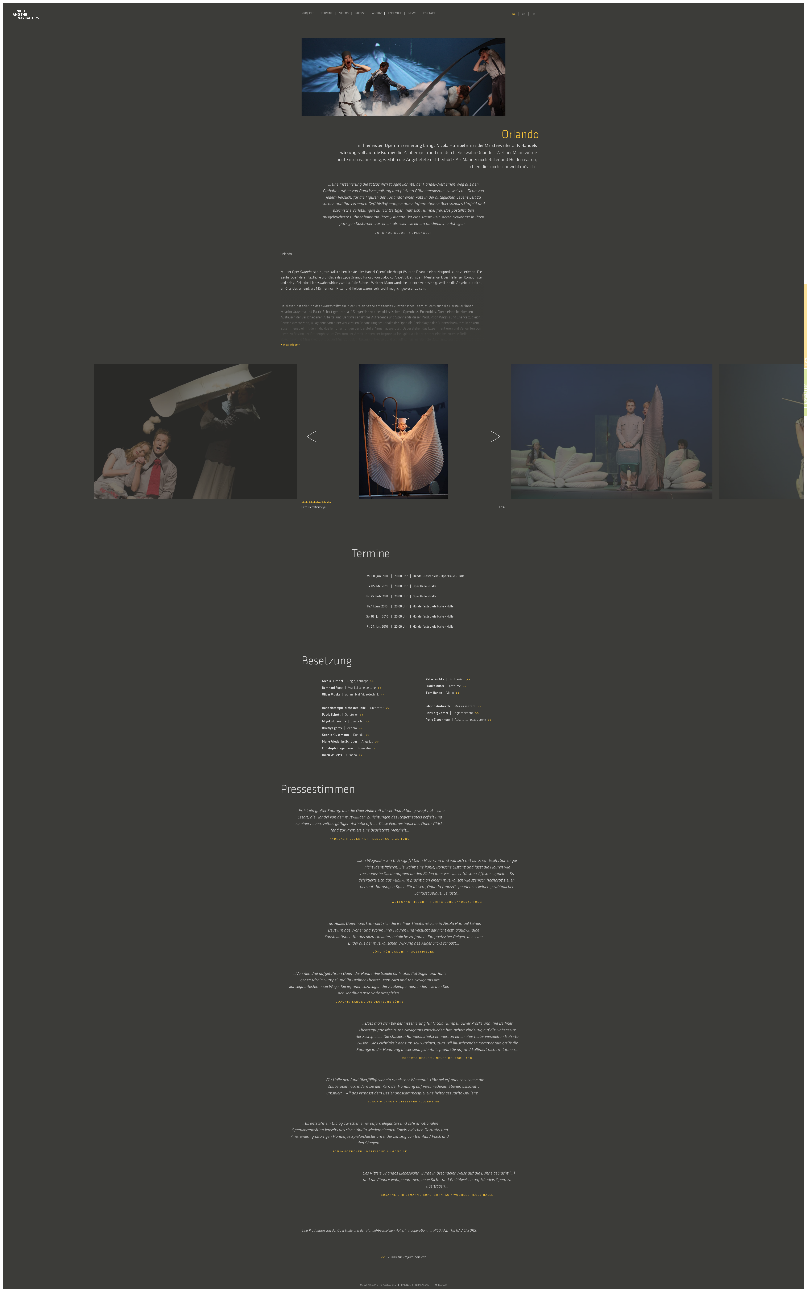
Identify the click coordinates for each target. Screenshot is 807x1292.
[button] (314, 436)
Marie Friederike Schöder (316, 502)
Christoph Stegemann (149, 502)
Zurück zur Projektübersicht (403, 1257)
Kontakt (429, 13)
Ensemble (395, 13)
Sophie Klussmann (104, 502)
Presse (360, 13)
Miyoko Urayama (520, 502)
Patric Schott (590, 502)
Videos (344, 13)
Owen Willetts (540, 502)
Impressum (440, 1285)
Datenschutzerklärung (415, 1285)
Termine (326, 13)
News (412, 13)
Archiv (377, 13)
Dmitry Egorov (125, 502)
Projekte (308, 13)
